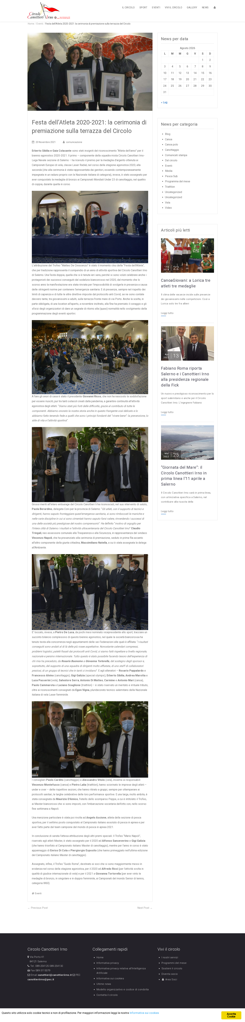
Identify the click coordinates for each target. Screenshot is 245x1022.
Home (100, 957)
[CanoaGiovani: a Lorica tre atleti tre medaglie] (187, 255)
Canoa (168, 139)
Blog (167, 134)
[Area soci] (213, 7)
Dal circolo (171, 160)
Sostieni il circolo (172, 968)
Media (168, 170)
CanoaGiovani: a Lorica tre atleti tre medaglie (185, 283)
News (205, 7)
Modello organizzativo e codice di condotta (122, 989)
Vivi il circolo (173, 7)
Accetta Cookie (231, 1015)
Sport (143, 7)
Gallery (192, 7)
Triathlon (170, 186)
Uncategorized (173, 192)
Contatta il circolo (107, 994)
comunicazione (74, 142)
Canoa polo (171, 144)
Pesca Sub (171, 176)
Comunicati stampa (176, 155)
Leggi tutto (167, 313)
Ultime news (103, 983)
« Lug (164, 102)
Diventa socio (170, 973)
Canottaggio (172, 149)
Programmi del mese (174, 962)
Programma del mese (177, 181)
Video (168, 207)
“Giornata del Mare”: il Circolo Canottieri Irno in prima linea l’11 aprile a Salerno (184, 476)
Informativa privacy (107, 962)
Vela (167, 202)
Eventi (156, 7)
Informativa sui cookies (110, 978)
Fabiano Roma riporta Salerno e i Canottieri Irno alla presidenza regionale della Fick (185, 376)
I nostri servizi (170, 957)
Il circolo (128, 7)
